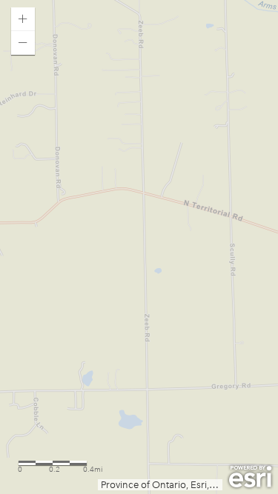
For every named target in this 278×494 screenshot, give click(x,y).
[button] (23, 19)
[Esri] (250, 477)
